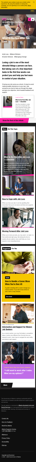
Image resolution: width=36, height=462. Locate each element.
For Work (10, 19)
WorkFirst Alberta (7, 425)
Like (23, 11)
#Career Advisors (7, 57)
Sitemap (4, 445)
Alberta (4, 12)
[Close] (34, 2)
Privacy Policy (6, 438)
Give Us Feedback (7, 422)
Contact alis (5, 418)
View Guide (9, 296)
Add (19, 11)
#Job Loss (5, 54)
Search (27, 11)
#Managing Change (20, 57)
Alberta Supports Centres (9, 429)
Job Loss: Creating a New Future (12, 22)
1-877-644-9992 (6, 431)
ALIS (11, 12)
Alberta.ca (5, 434)
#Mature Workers (15, 54)
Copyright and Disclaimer (8, 455)
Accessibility (5, 442)
